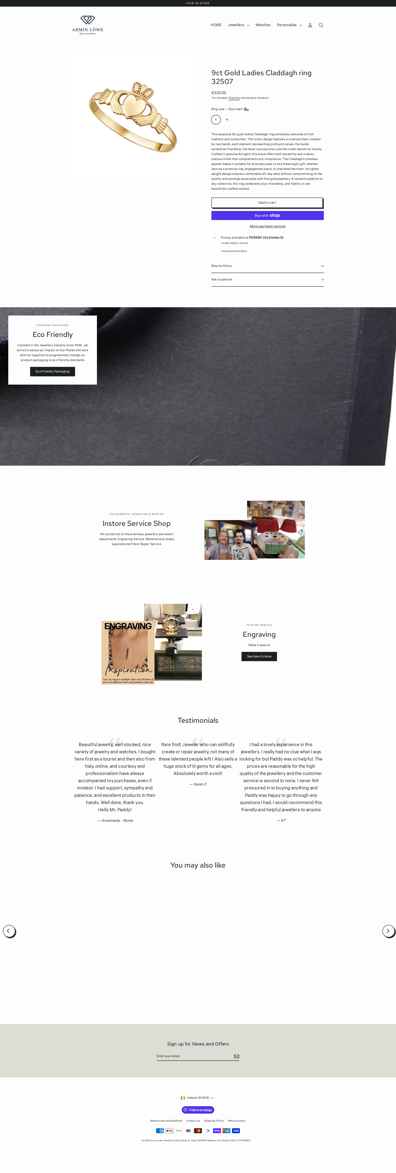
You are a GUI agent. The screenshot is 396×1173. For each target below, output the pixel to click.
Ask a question (221, 279)
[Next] (388, 931)
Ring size (227, 109)
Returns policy (237, 1121)
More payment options (268, 226)
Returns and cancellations (166, 1121)
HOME (216, 25)
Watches (263, 25)
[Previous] (9, 931)
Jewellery (236, 25)
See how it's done (259, 656)
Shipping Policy (214, 1121)
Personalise (287, 25)
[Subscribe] (236, 1056)
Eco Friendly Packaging (53, 371)
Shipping (234, 98)
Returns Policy (221, 266)
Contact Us (193, 1121)
